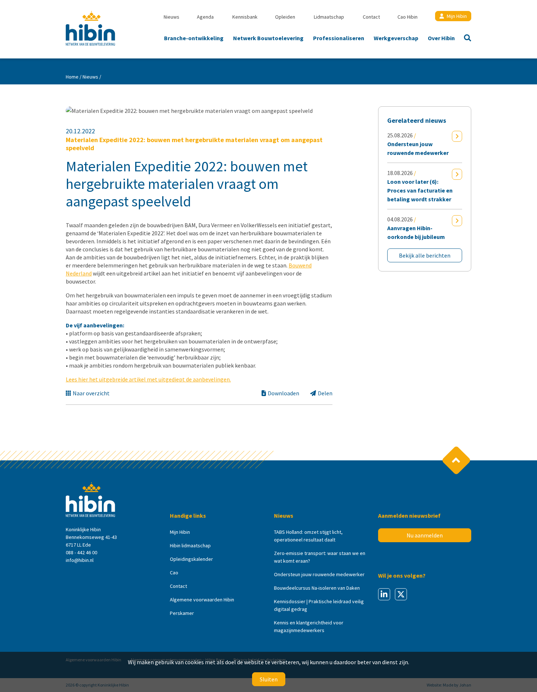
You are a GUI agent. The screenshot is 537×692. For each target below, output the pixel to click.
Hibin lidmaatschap (190, 545)
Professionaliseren (338, 38)
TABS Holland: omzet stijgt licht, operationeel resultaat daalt (308, 536)
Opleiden (285, 17)
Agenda (205, 17)
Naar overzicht (91, 393)
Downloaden (283, 393)
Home (72, 76)
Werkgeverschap (396, 38)
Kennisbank (245, 17)
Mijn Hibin (457, 16)
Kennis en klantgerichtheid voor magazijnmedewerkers (308, 626)
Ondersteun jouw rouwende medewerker (319, 574)
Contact (371, 17)
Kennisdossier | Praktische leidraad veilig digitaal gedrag (319, 605)
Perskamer (182, 613)
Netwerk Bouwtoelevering (268, 38)
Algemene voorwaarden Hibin (202, 599)
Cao (174, 572)
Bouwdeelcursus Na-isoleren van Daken (317, 588)
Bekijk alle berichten (424, 255)
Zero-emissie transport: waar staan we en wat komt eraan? (319, 557)
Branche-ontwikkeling (194, 38)
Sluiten (269, 679)
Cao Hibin (407, 17)
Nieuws (171, 17)
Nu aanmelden (425, 535)
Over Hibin (441, 38)
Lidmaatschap (329, 17)
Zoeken (465, 38)
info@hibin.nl (80, 560)
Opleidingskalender (191, 559)
